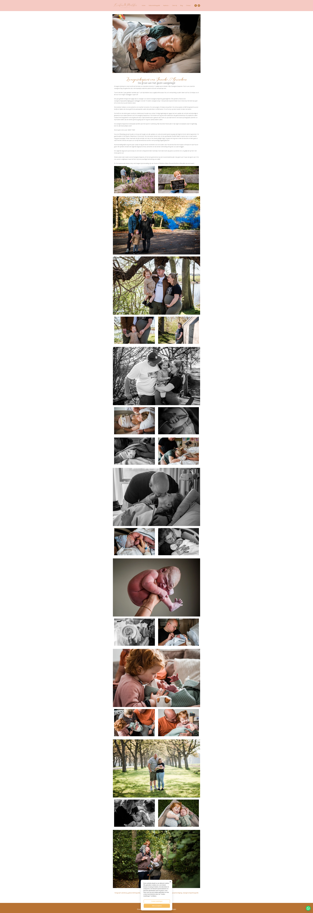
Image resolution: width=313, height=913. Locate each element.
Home (143, 5)
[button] (308, 908)
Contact (188, 5)
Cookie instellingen (156, 901)
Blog (181, 5)
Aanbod (165, 5)
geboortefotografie (134, 893)
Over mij (174, 5)
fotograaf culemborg (121, 893)
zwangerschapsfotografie (190, 893)
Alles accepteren (157, 905)
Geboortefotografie (154, 5)
